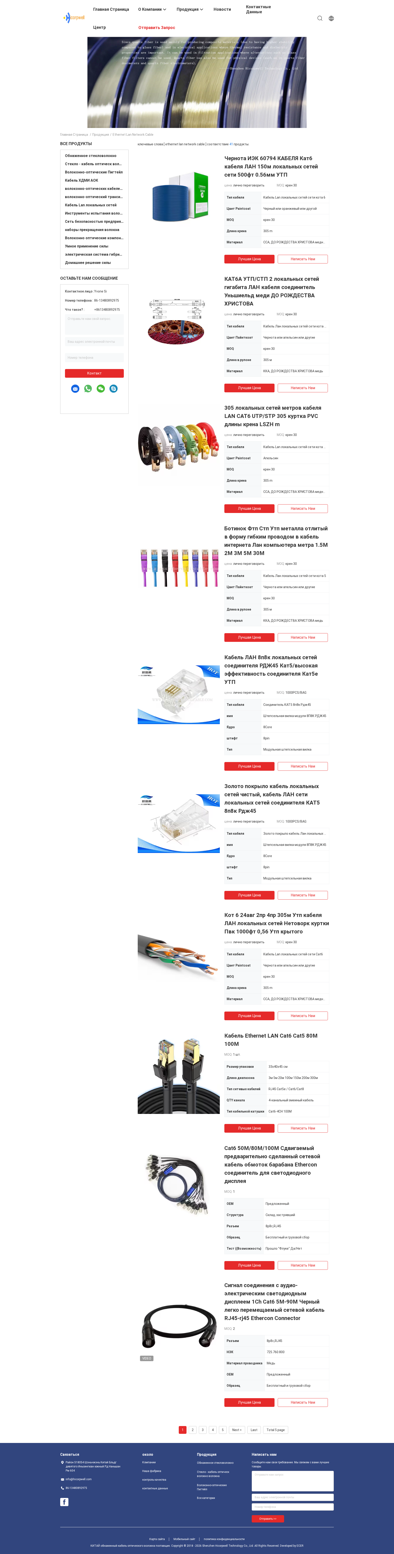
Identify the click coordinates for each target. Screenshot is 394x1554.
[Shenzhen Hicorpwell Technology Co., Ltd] (74, 18)
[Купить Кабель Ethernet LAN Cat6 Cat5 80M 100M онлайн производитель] (179, 1073)
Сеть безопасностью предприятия (94, 221)
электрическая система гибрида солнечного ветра (94, 254)
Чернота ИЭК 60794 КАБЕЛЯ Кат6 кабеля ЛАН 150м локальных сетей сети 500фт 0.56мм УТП (271, 166)
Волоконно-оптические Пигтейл (94, 172)
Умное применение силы (86, 246)
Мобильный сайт (184, 1539)
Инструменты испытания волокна (94, 213)
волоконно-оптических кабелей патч (94, 188)
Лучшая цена (249, 259)
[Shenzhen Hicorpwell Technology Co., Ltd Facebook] (64, 1502)
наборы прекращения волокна (92, 230)
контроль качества (154, 1479)
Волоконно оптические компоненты (94, 238)
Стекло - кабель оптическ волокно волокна (94, 164)
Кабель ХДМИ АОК (81, 180)
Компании (149, 1462)
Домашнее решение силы (88, 262)
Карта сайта (157, 1539)
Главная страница (74, 134)
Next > (237, 1430)
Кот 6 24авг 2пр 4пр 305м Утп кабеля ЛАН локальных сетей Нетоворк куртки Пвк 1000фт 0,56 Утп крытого (276, 923)
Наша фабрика (151, 1471)
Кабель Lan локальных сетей (91, 205)
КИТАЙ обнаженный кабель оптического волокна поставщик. (131, 1545)
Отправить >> (268, 1518)
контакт (94, 373)
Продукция (100, 134)
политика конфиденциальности (224, 1539)
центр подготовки (105, 31)
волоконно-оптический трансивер (94, 197)
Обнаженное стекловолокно (91, 156)
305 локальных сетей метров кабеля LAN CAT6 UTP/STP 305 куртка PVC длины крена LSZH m (272, 416)
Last (254, 1430)
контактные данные (155, 1488)
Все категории (206, 1498)
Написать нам (303, 259)
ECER (300, 1545)
